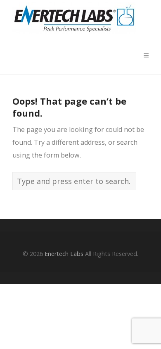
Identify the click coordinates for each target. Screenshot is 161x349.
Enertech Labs (64, 254)
